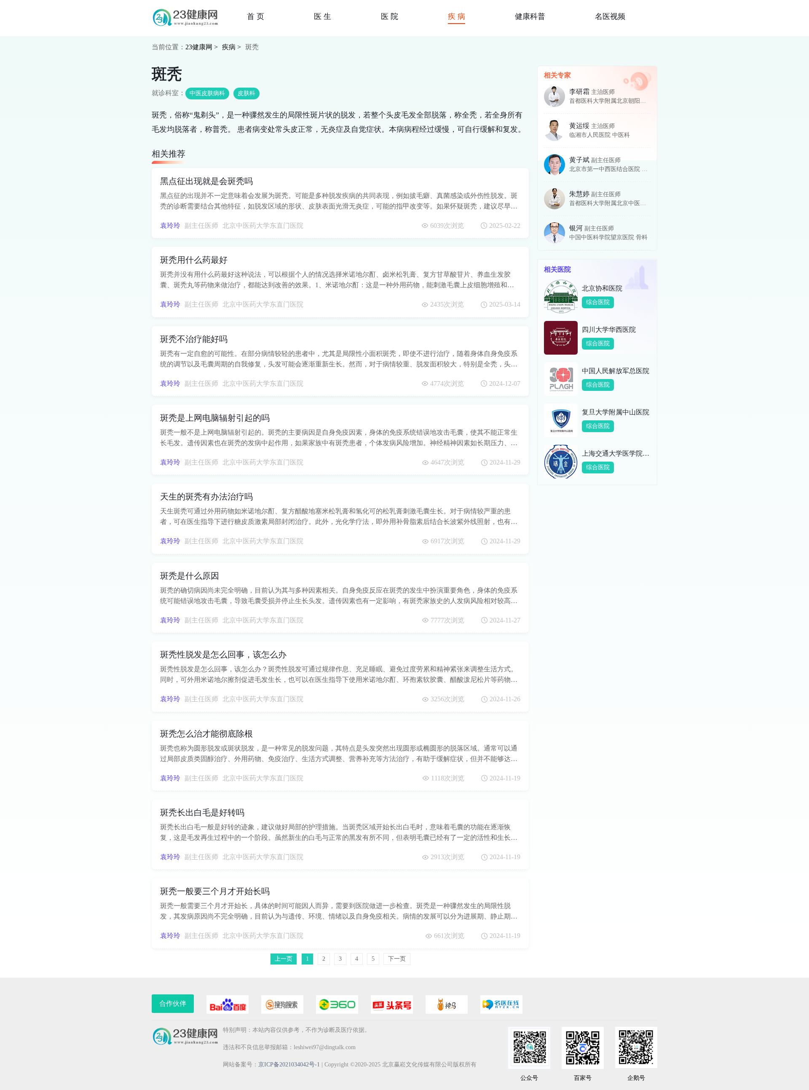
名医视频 (610, 16)
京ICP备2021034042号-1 (289, 1064)
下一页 (397, 959)
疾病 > (231, 47)
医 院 (389, 16)
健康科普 (530, 16)
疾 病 (456, 16)
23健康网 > (201, 47)
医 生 (322, 16)
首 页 (255, 16)
